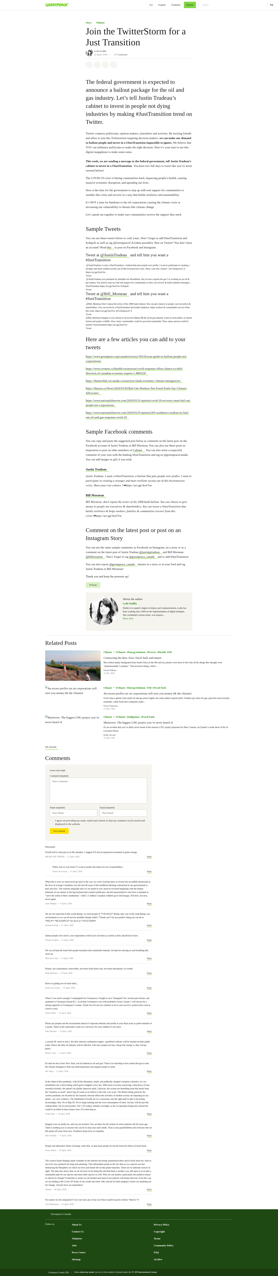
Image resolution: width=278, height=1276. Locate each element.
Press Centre (79, 1252)
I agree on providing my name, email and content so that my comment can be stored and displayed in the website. (100, 822)
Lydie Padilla (100, 51)
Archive (158, 1259)
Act (151, 5)
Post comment (59, 831)
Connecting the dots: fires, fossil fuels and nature (132, 657)
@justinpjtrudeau (149, 552)
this (109, 247)
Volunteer (77, 1238)
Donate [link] (190, 4)
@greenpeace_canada (141, 556)
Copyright (159, 1231)
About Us (77, 1224)
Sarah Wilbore (110, 670)
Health (162, 652)
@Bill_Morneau (113, 294)
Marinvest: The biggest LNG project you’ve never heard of (138, 722)
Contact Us (78, 1231)
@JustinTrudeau (113, 255)
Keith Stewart (110, 735)
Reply (149, 857)
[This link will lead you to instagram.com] (64, 1231)
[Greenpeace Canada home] (55, 5)
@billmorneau (94, 556)
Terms (157, 1238)
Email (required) (107, 807)
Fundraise (175, 5)
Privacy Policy (161, 1224)
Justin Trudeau (96, 469)
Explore (162, 5)
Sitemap (76, 1259)
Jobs (74, 1245)
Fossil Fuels (160, 687)
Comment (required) (59, 776)
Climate (100, 22)
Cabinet (137, 450)
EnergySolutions (137, 652)
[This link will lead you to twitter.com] (52, 1231)
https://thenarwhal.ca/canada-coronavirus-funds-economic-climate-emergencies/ (133, 380)
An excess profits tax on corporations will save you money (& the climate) (147, 693)
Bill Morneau (95, 495)
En (274, 4)
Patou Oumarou (111, 706)
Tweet (88, 275)
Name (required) (57, 807)
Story (89, 22)
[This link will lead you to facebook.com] (47, 1231)
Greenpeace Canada (61, 1214)
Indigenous (134, 717)
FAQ (156, 1252)
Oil (170, 652)
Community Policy (164, 1245)
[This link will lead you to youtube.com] (58, 1231)
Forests (152, 652)
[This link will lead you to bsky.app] (70, 1231)
